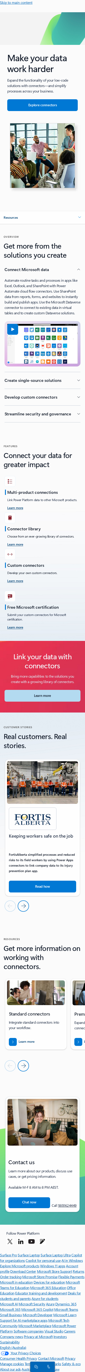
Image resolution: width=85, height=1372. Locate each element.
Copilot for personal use (43, 1260)
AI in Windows (72, 1260)
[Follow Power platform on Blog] (42, 1241)
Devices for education (49, 1282)
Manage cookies (12, 1363)
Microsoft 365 (10, 1309)
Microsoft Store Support (54, 1271)
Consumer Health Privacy (18, 1358)
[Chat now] (35, 1366)
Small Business (11, 1314)
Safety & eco (71, 1363)
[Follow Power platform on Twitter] (10, 1241)
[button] (42, 217)
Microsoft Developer (38, 1314)
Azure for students (45, 1298)
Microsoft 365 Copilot (37, 1309)
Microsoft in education (16, 1282)
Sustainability (9, 1342)
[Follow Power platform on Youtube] (31, 1241)
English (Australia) (13, 1347)
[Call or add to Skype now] (48, 1366)
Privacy (70, 1358)
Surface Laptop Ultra (55, 1255)
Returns (78, 1271)
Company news (11, 1336)
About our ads (10, 1369)
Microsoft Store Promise (40, 1276)
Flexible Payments (71, 1276)
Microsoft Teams (66, 1309)
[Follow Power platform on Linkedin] (20, 1241)
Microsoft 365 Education (48, 1287)
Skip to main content (16, 2)
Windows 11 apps (52, 1265)
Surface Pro (8, 1255)
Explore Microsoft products (19, 1265)
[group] (42, 828)
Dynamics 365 (65, 1304)
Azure (50, 1304)
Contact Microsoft (51, 1358)
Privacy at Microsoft (38, 1336)
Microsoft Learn (64, 1314)
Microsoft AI (9, 1304)
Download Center (23, 1271)
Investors (60, 1336)
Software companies (29, 1331)
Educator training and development (41, 1293)
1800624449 (67, 1205)
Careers (69, 1331)
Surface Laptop (29, 1255)
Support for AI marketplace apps (23, 1320)
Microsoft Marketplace (34, 1325)
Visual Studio (53, 1331)
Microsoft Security (32, 1304)
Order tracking (10, 1276)
